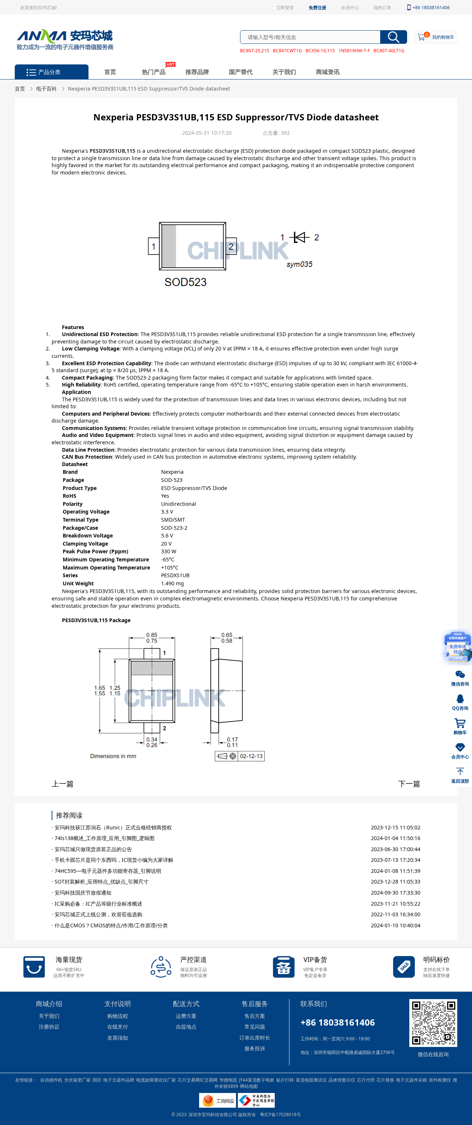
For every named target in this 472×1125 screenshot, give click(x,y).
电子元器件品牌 (118, 1080)
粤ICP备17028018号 (280, 1114)
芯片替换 (385, 1080)
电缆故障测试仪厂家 (156, 1080)
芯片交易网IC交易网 (198, 1080)
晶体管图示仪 (342, 1080)
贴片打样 (285, 1080)
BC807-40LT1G (389, 50)
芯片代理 (366, 1080)
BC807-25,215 (254, 50)
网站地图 (249, 1086)
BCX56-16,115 (320, 50)
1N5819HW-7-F (354, 50)
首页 (110, 71)
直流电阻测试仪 (311, 1080)
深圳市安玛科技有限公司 (213, 1114)
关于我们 (284, 71)
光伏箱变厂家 (77, 1080)
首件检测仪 (440, 1080)
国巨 (97, 1080)
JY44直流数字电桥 (256, 1080)
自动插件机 (51, 1080)
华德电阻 (228, 1080)
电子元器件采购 (411, 1080)
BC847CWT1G (287, 50)
